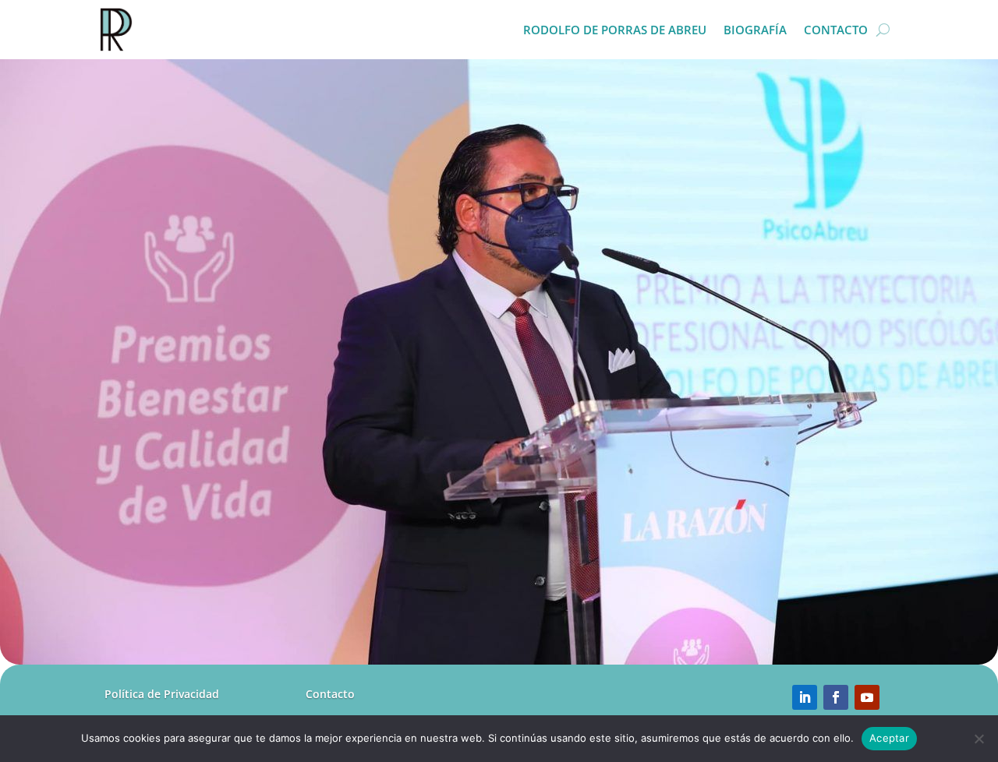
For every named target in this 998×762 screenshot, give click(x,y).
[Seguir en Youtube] (867, 697)
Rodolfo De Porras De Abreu (614, 29)
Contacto (836, 29)
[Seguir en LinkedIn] (804, 697)
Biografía (755, 29)
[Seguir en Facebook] (835, 697)
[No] (978, 738)
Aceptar (889, 738)
